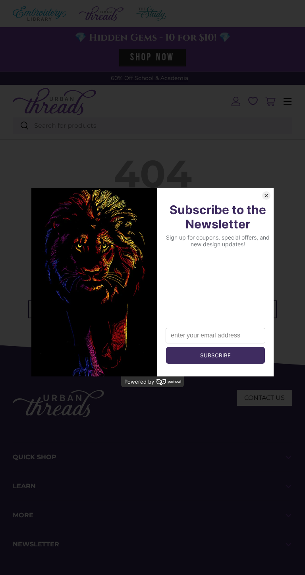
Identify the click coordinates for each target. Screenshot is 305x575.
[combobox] (152, 125)
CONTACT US (264, 398)
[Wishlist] (253, 101)
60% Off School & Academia (149, 78)
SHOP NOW (152, 57)
